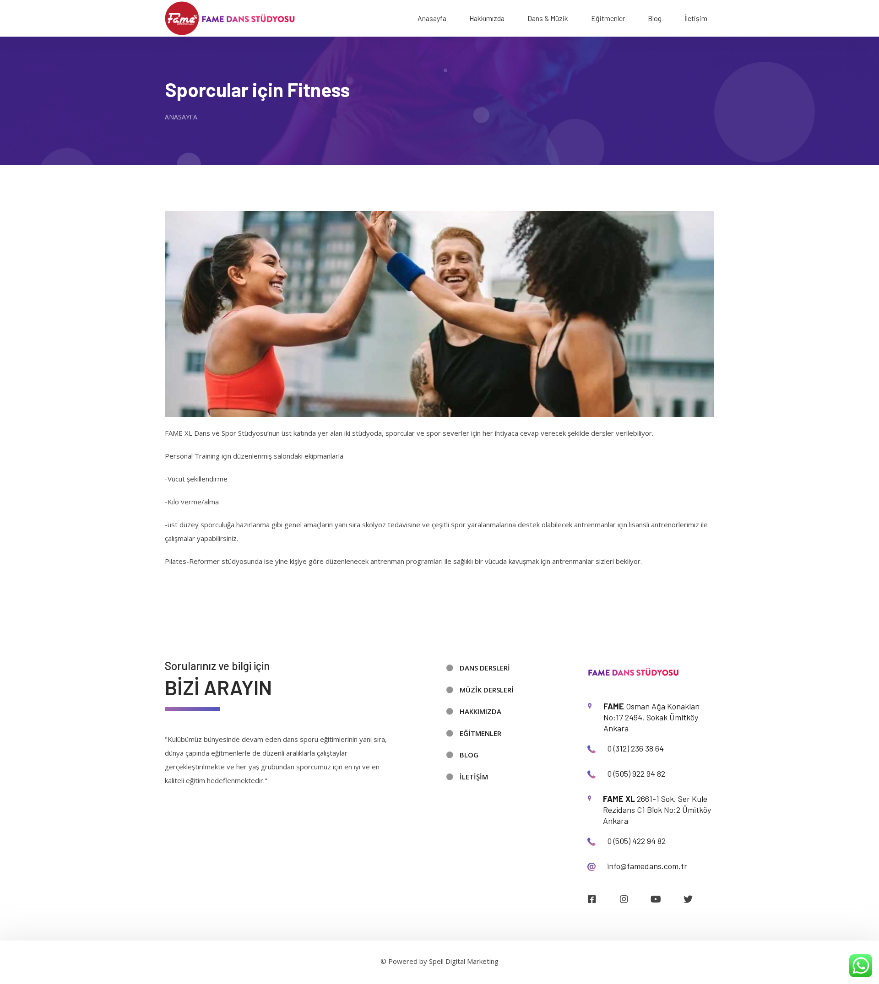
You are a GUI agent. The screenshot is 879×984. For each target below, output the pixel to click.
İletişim (695, 18)
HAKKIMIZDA (480, 711)
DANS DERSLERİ (485, 667)
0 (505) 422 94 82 (636, 841)
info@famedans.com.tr (647, 866)
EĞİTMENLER (480, 733)
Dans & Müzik (547, 18)
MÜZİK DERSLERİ (487, 689)
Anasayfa (432, 18)
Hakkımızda (487, 18)
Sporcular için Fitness (257, 89)
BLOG (469, 754)
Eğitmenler (608, 18)
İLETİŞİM (474, 776)
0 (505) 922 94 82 (636, 773)
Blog (655, 18)
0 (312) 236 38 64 (635, 748)
